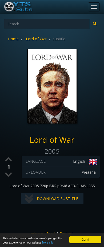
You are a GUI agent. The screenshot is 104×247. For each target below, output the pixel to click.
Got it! (85, 239)
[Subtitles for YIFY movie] (24, 7)
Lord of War (36, 38)
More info (48, 242)
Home (13, 38)
